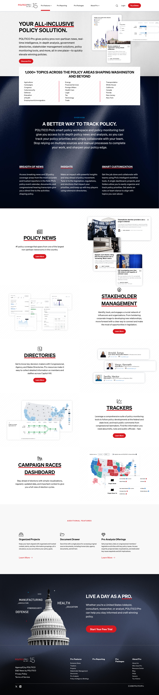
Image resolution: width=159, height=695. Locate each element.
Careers (135, 676)
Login (123, 5)
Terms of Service (22, 677)
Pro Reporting (62, 5)
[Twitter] (16, 687)
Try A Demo (136, 679)
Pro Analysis (74, 676)
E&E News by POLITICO (25, 670)
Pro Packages (79, 5)
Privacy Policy (21, 674)
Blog (133, 671)
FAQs (134, 673)
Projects (73, 668)
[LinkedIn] (20, 687)
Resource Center (138, 668)
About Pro (94, 5)
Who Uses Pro (137, 666)
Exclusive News (75, 663)
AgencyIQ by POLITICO (25, 667)
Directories (74, 673)
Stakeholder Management (79, 671)
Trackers (73, 666)
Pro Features (45, 5)
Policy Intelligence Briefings (79, 679)
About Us (135, 663)
